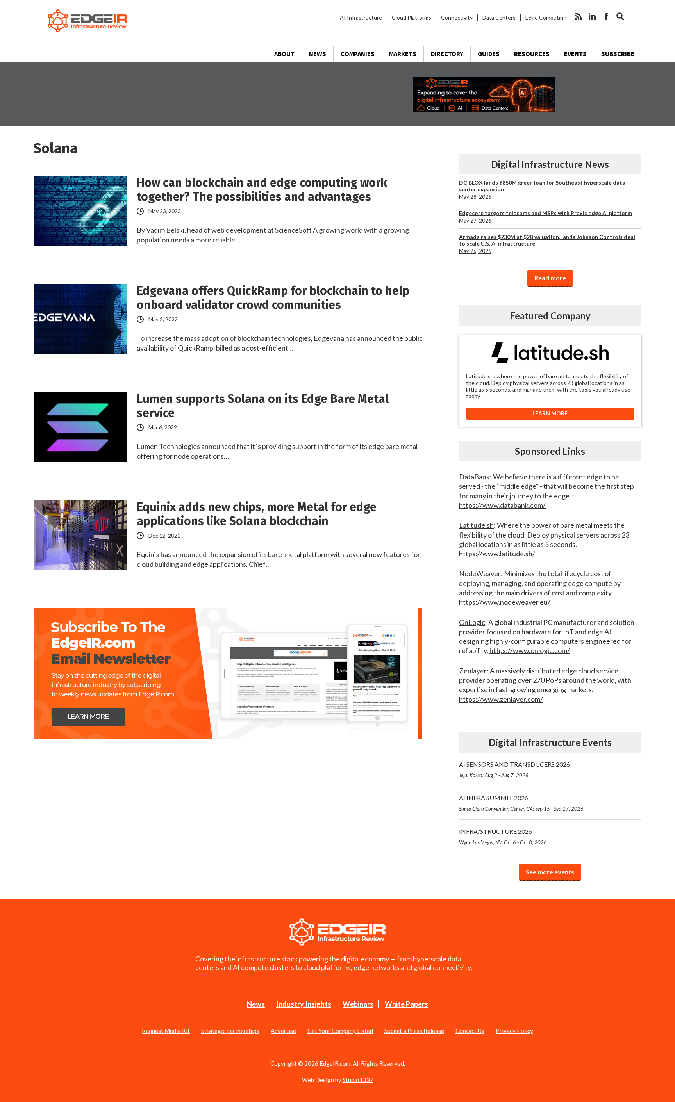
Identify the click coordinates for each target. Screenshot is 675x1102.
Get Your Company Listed (340, 1030)
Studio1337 (358, 1079)
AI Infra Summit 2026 (521, 803)
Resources (532, 54)
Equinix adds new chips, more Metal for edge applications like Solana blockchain (257, 514)
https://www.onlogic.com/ (529, 650)
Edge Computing (545, 17)
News (317, 54)
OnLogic (472, 622)
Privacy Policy (514, 1030)
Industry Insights (303, 1004)
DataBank (474, 476)
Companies (358, 54)
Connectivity (457, 17)
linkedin (592, 16)
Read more (550, 277)
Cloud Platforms (411, 17)
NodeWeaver (480, 573)
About (284, 54)
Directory (447, 54)
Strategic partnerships (230, 1030)
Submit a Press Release (414, 1030)
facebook (606, 16)
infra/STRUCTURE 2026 (503, 837)
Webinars (358, 1004)
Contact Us (469, 1030)
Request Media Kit (166, 1030)
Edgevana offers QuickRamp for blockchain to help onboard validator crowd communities (273, 298)
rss (578, 16)
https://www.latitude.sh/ (497, 553)
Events (575, 54)
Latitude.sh (476, 525)
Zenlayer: (474, 670)
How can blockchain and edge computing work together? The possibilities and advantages (262, 190)
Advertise (283, 1030)
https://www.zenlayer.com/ (501, 699)
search (620, 16)
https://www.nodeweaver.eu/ (504, 602)
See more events (550, 872)
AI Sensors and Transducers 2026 (514, 769)
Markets (402, 54)
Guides (489, 54)
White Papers (406, 1004)
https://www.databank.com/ (502, 505)
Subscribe (617, 54)
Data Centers (499, 17)
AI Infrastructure (361, 17)
